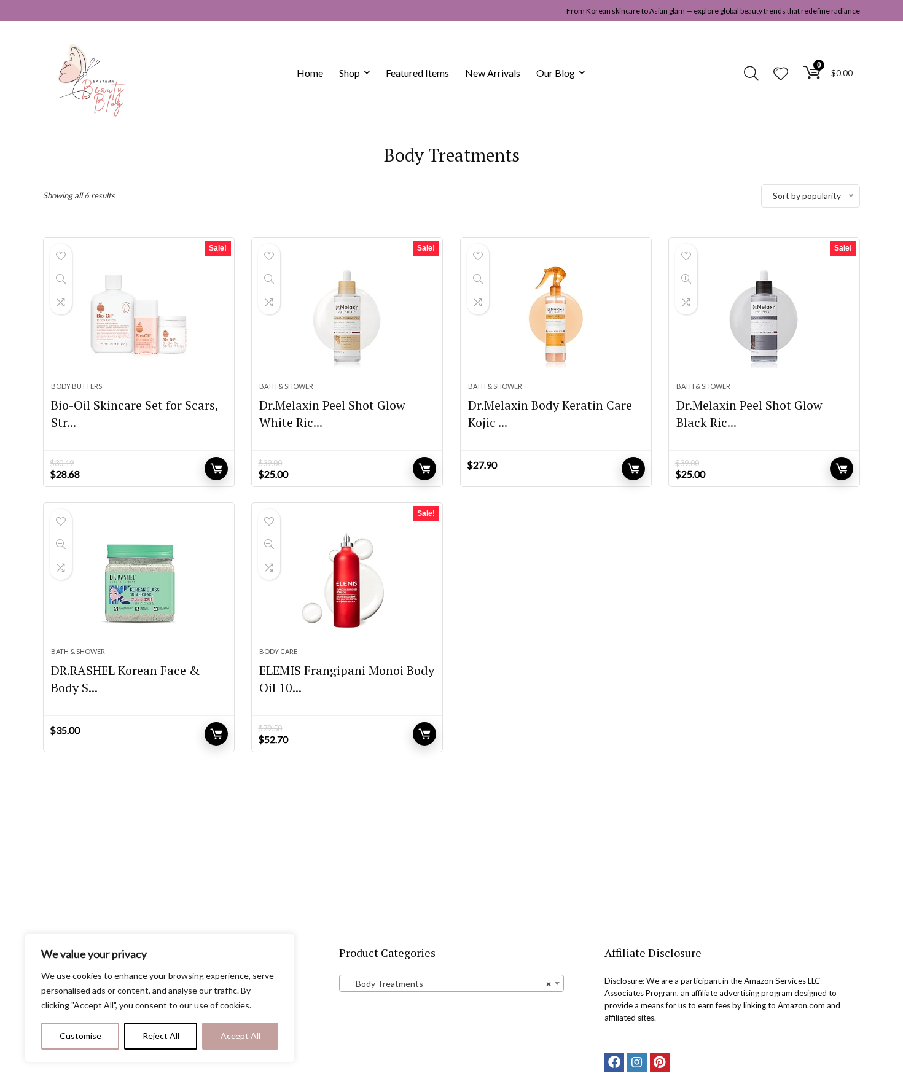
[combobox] (451, 983)
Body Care (278, 651)
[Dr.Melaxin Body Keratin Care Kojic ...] (556, 315)
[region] (160, 997)
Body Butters (76, 386)
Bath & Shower (286, 386)
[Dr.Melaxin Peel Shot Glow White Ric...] (347, 315)
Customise (80, 1036)
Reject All (161, 1036)
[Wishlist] (780, 74)
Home (310, 73)
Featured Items (417, 73)
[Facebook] (614, 1062)
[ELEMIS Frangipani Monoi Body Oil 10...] (347, 581)
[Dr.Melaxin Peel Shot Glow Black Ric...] (764, 315)
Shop (349, 73)
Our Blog (555, 73)
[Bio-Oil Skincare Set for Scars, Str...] (139, 315)
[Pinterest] (660, 1062)
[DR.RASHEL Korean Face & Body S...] (139, 581)
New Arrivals (492, 73)
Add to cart (216, 468)
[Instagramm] (637, 1062)
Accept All (240, 1036)
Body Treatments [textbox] (447, 983)
